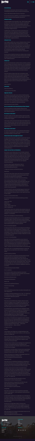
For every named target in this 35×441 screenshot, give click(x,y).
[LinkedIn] (21, 430)
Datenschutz (4, 429)
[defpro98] (5, 2)
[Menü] (27, 2)
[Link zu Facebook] (31, 2)
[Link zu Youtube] (33, 2)
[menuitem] (27, 2)
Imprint (3, 430)
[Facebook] (19, 430)
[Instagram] (25, 430)
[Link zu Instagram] (32, 2)
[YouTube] (23, 430)
